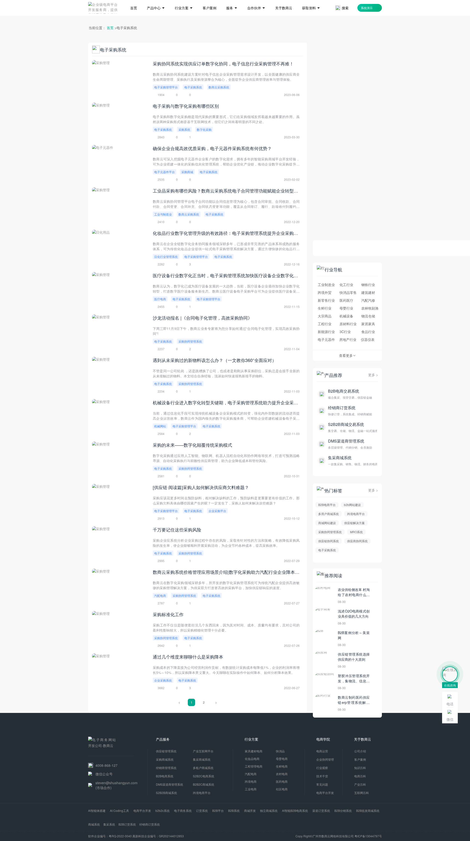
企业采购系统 (163, 680)
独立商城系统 (269, 810)
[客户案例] (209, 0)
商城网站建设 (327, 523)
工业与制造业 (163, 214)
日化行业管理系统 (166, 256)
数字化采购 (204, 129)
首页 (110, 27)
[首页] (133, 0)
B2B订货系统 (127, 824)
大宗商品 (324, 315)
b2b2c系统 (162, 810)
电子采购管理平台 (166, 87)
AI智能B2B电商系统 (295, 810)
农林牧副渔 (369, 308)
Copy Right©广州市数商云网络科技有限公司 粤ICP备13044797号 (338, 836)
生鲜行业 (324, 308)
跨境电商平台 (356, 514)
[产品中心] (156, 0)
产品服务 (163, 739)
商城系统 (94, 824)
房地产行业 (347, 339)
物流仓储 (368, 315)
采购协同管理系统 (190, 341)
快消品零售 (348, 292)
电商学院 (323, 739)
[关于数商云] (283, 0)
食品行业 (368, 331)
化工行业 (346, 284)
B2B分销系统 (343, 810)
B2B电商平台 (327, 505)
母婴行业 (346, 308)
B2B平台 (218, 810)
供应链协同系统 (328, 541)
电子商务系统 (183, 810)
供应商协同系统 (357, 541)
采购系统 (184, 129)
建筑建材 (368, 292)
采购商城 (187, 172)
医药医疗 (346, 300)
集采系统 (109, 824)
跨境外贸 (324, 292)
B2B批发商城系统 (367, 810)
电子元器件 (326, 339)
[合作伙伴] (256, 0)
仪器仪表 (368, 339)
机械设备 (346, 315)
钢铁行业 (368, 284)
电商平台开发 (142, 810)
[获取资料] (311, 0)
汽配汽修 (368, 300)
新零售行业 (326, 300)
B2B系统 (234, 810)
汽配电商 (160, 595)
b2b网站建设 (352, 505)
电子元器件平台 (164, 172)
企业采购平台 (217, 511)
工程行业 (324, 323)
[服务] (231, 0)
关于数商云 (362, 739)
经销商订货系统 (149, 824)
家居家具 (368, 323)
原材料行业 (348, 323)
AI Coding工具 (119, 810)
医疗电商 (160, 299)
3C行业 (345, 331)
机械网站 (160, 426)
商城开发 (250, 810)
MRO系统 (356, 532)
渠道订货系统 (321, 810)
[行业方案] (184, 0)
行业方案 (251, 739)
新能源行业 (326, 331)
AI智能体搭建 (97, 810)
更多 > (373, 374)
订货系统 (202, 810)
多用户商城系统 (328, 514)
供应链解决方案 (354, 523)
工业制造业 (326, 284)
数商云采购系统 (219, 87)
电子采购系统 (193, 87)
